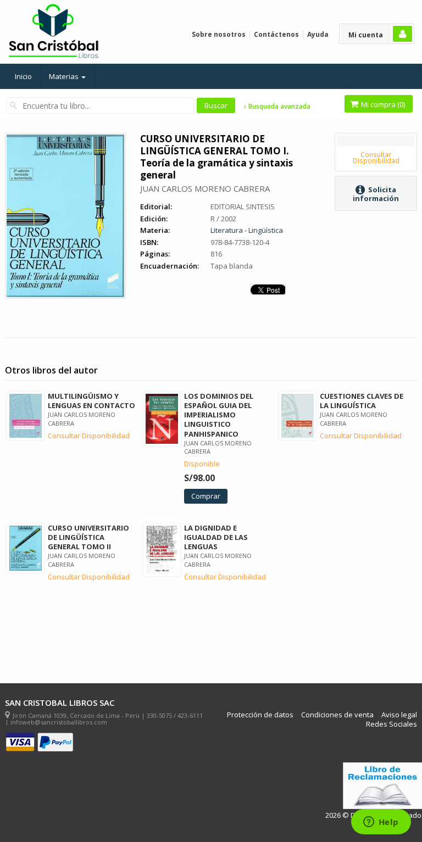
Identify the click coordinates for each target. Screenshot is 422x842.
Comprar (205, 496)
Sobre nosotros (219, 34)
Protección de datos (260, 715)
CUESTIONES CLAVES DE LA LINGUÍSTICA (361, 400)
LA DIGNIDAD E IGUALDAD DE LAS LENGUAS (216, 537)
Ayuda (318, 34)
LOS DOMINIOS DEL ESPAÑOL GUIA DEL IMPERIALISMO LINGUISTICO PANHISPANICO (218, 415)
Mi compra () (382, 104)
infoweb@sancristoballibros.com (58, 722)
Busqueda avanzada (278, 106)
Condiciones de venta (337, 715)
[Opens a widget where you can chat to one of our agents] (381, 823)
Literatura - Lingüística (246, 230)
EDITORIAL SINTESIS (242, 206)
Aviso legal (399, 715)
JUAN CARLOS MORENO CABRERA (205, 188)
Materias (64, 76)
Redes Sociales (391, 724)
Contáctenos (276, 34)
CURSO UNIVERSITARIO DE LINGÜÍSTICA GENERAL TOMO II (88, 537)
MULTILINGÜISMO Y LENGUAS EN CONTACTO (91, 400)
